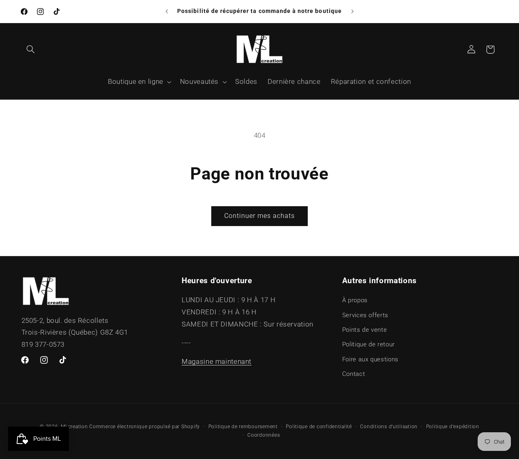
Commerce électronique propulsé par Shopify (144, 426)
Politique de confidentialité (319, 426)
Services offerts (365, 315)
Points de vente (364, 329)
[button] (30, 49)
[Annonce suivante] (352, 11)
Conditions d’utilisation (389, 426)
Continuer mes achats (259, 216)
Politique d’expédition (452, 426)
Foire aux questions (370, 359)
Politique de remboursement (243, 426)
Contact (353, 374)
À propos (355, 300)
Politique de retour (368, 344)
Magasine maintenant (216, 361)
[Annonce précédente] (167, 11)
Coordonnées (263, 435)
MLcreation (74, 426)
